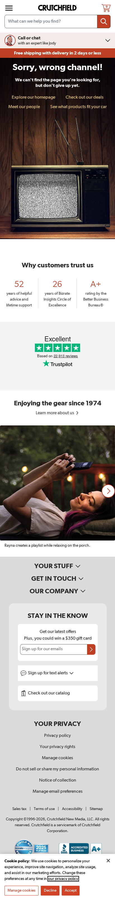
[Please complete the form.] (91, 649)
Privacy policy (57, 736)
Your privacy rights (57, 747)
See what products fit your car (78, 107)
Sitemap (96, 809)
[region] (57, 491)
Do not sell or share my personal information (57, 769)
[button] (108, 491)
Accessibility (72, 809)
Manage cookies (57, 758)
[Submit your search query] (104, 21)
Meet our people (24, 107)
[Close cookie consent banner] (108, 860)
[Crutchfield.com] (58, 8)
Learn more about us (55, 413)
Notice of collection (57, 780)
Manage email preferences (58, 791)
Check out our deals (85, 97)
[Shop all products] (8, 8)
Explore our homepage (33, 97)
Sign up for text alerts (48, 673)
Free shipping (57, 53)
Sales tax (19, 809)
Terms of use (44, 809)
